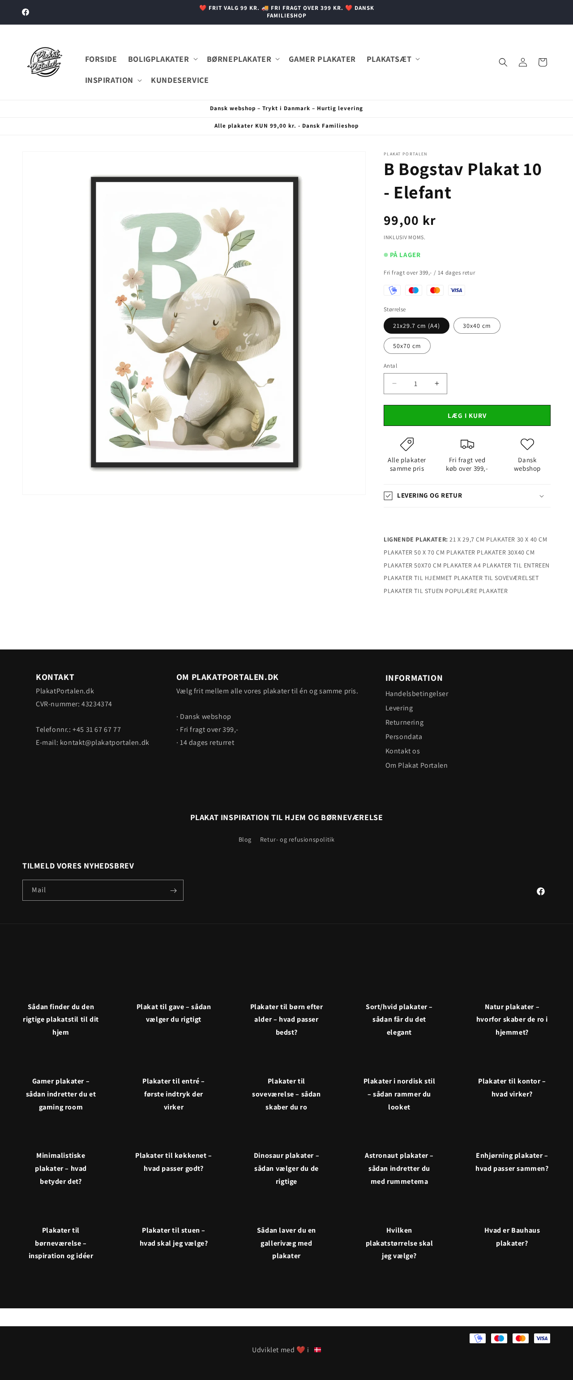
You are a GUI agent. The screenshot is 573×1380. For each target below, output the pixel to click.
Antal (390, 366)
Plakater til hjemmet (418, 578)
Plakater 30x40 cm (506, 552)
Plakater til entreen (516, 565)
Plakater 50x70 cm (412, 565)
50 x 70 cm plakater (444, 552)
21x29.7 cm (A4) (416, 326)
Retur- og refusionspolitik (297, 839)
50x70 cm (407, 346)
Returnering (404, 722)
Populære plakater (476, 591)
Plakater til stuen (414, 591)
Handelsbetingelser (417, 693)
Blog (245, 839)
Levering (399, 708)
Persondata (404, 736)
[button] (162, 58)
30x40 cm (477, 326)
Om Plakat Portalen (416, 765)
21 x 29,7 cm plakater (482, 539)
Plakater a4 (462, 565)
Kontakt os (402, 751)
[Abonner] (173, 890)
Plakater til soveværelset (496, 578)
